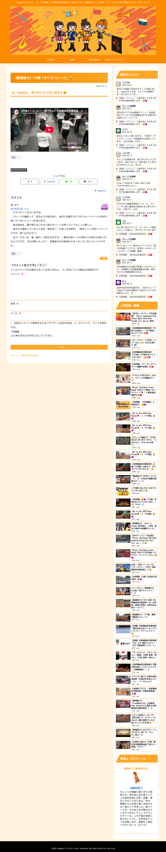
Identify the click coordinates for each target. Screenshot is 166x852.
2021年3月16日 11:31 (20, 209)
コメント (17, 274)
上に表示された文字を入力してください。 (32, 335)
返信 (104, 258)
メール (16, 313)
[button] (88, 181)
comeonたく (136, 787)
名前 (15, 303)
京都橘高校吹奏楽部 (19, 170)
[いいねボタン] (14, 157)
